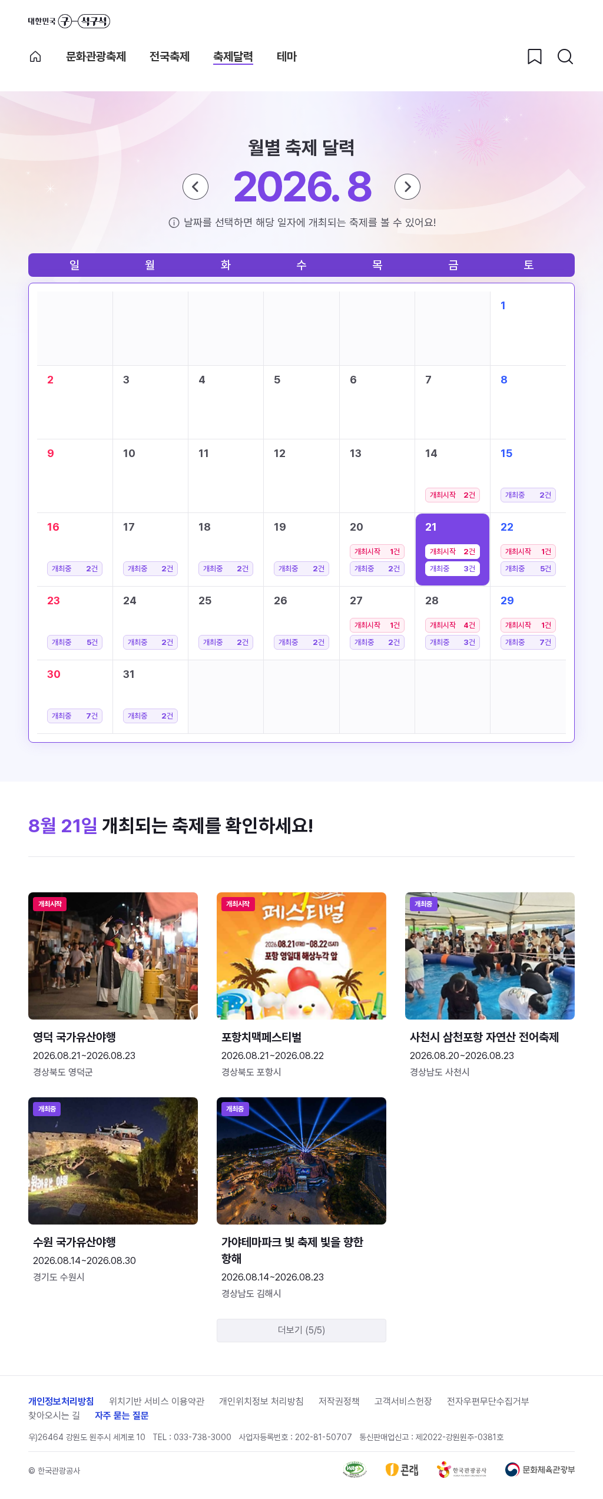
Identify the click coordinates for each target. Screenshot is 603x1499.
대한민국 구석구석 (69, 21)
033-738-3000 (202, 1437)
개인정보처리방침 (61, 1401)
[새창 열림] (355, 1474)
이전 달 (195, 187)
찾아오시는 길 (54, 1415)
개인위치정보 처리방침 (261, 1401)
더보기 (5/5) (302, 1330)
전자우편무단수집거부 (488, 1401)
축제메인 (35, 56)
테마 (287, 56)
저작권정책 (339, 1401)
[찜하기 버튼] (534, 56)
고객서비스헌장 (403, 1401)
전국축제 (170, 56)
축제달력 (233, 56)
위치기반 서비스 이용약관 (156, 1401)
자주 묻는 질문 (122, 1415)
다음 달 (407, 187)
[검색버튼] (565, 56)
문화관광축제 (96, 56)
